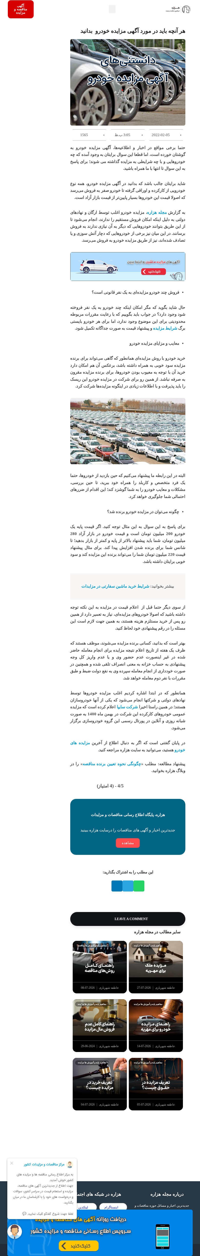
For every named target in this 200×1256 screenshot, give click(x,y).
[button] (112, 9)
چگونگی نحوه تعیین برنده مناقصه (112, 764)
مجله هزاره (157, 212)
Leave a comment (131, 919)
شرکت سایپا (127, 707)
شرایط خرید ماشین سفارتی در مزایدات (115, 586)
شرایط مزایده (165, 328)
